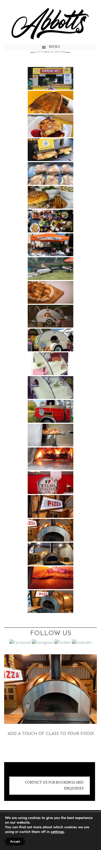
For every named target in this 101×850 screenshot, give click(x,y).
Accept (15, 841)
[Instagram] (42, 642)
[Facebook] (20, 642)
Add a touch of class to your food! (51, 734)
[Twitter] (62, 642)
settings (57, 832)
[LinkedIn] (82, 642)
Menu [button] (54, 47)
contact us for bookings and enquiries (54, 785)
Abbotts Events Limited (50, 22)
